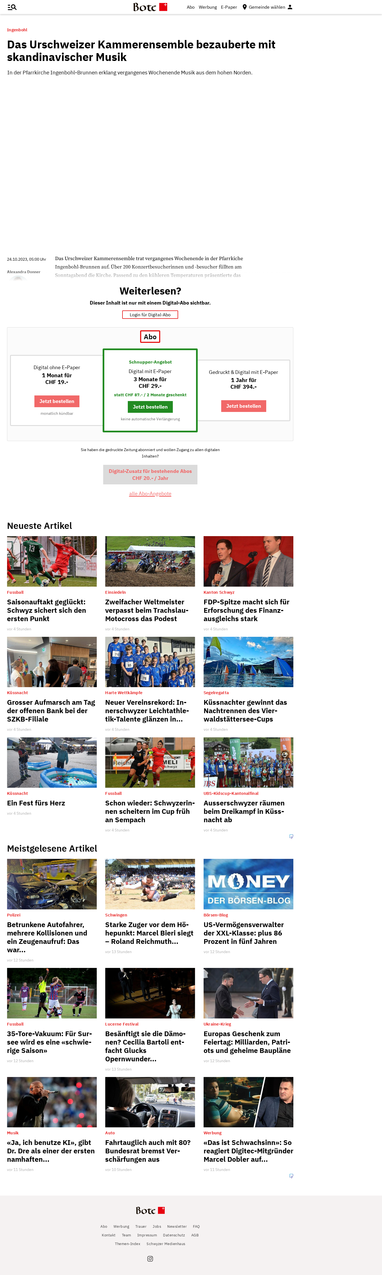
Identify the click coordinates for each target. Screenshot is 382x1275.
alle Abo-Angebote (150, 493)
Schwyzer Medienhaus (166, 1243)
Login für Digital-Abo (150, 314)
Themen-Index (127, 1243)
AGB (195, 1235)
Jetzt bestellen (56, 401)
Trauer (141, 1226)
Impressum (147, 1235)
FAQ (196, 1226)
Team (126, 1235)
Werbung (208, 7)
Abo (191, 7)
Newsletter (177, 1226)
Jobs (157, 1226)
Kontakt (109, 1235)
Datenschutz (174, 1235)
